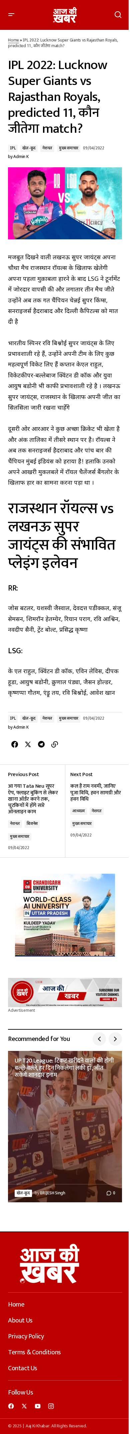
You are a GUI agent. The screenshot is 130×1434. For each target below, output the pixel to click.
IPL (13, 148)
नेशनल (47, 148)
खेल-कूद (29, 148)
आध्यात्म (78, 811)
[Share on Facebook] (14, 744)
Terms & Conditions (34, 1352)
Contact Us (22, 1368)
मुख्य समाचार (68, 148)
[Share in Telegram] (41, 744)
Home (13, 40)
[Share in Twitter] (28, 744)
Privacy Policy (26, 1336)
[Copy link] (54, 744)
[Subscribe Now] (65, 992)
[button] (11, 15)
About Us (20, 1320)
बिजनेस (32, 824)
